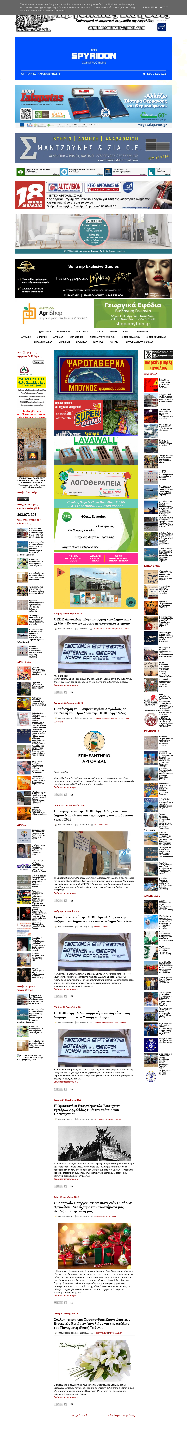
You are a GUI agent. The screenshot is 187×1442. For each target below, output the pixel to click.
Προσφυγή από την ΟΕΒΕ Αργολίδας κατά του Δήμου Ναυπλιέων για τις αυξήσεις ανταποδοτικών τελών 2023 (93, 815)
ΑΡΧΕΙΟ (113, 331)
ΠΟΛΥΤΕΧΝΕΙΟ (115, 1119)
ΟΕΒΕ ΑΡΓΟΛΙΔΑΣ (123, 629)
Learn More (150, 7)
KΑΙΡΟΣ (126, 331)
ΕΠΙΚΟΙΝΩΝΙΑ (143, 331)
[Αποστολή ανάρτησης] (71, 692)
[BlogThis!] (58, 692)
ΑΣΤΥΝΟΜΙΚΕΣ (76, 337)
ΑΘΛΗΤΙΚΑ (42, 337)
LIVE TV (99, 331)
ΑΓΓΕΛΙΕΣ (26, 337)
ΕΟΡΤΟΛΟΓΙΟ (82, 331)
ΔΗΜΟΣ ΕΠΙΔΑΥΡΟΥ (131, 337)
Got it (164, 7)
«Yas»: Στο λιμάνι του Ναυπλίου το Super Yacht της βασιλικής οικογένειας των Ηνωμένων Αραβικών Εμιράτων (30, 548)
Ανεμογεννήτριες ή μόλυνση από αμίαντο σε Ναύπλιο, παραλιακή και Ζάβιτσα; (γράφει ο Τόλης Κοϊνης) (30, 635)
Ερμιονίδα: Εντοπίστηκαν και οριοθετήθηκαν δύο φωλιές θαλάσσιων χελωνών (36, 606)
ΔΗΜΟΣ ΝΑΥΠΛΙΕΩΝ (43, 342)
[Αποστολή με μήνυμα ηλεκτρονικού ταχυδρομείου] (55, 692)
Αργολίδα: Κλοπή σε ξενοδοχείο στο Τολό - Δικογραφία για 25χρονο (36, 576)
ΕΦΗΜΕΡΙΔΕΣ (63, 331)
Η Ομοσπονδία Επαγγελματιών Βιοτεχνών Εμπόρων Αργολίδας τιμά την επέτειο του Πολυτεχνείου (87, 1110)
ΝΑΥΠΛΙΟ (114, 342)
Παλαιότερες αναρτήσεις (121, 1415)
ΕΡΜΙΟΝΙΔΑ (81, 342)
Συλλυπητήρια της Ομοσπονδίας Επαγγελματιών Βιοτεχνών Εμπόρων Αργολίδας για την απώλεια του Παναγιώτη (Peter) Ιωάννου (92, 1323)
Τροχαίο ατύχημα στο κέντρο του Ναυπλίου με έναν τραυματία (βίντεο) (36, 590)
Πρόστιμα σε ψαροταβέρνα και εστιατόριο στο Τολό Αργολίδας (36, 562)
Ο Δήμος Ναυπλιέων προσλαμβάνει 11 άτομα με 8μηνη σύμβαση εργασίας (36, 652)
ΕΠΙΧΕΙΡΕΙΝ (64, 342)
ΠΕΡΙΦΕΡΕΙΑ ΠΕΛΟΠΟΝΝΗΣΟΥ (139, 342)
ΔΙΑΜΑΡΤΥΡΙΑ (107, 1022)
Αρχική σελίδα (80, 1415)
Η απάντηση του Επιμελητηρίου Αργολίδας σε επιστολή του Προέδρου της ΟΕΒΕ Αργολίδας (90, 711)
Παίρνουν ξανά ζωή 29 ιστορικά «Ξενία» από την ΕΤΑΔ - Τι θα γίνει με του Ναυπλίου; (36, 533)
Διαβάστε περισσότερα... (66, 685)
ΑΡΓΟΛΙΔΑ (58, 337)
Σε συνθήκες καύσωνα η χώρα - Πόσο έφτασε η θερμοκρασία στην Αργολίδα (36, 620)
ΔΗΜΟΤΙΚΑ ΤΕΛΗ (100, 629)
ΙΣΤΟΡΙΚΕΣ (98, 342)
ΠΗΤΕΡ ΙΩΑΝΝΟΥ (115, 1333)
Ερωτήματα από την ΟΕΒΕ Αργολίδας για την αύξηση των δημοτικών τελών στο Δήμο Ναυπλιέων (94, 919)
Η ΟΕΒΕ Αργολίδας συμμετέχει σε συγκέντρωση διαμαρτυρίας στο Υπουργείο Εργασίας (92, 1015)
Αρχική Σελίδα (44, 331)
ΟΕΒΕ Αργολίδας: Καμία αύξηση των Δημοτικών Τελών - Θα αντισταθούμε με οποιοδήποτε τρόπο (92, 621)
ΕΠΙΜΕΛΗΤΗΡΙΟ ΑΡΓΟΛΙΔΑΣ (113, 718)
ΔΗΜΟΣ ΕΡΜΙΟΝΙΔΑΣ (156, 337)
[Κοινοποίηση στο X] (61, 692)
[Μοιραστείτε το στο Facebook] (65, 692)
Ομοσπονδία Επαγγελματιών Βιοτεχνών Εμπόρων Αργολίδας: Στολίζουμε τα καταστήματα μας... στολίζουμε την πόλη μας (93, 1207)
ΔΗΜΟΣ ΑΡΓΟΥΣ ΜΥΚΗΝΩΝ (102, 337)
